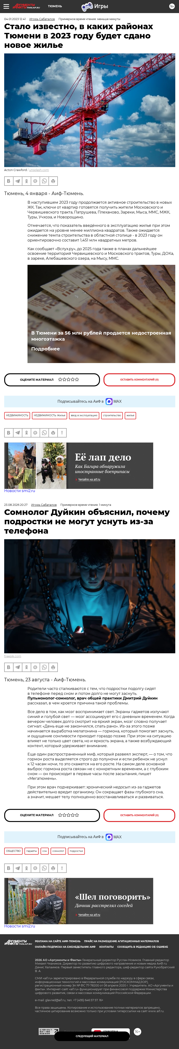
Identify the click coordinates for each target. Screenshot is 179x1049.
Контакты (106, 946)
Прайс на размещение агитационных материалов (121, 941)
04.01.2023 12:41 (15, 19)
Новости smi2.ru (19, 491)
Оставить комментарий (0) (139, 379)
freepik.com (12, 656)
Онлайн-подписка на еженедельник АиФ (65, 946)
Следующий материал (92, 1036)
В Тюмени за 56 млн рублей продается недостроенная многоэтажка (101, 336)
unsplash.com (39, 170)
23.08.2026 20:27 (16, 505)
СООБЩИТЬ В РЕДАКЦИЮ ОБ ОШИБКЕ (142, 946)
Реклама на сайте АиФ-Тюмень (57, 941)
